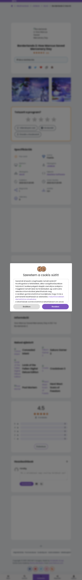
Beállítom (26, 307)
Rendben (55, 307)
